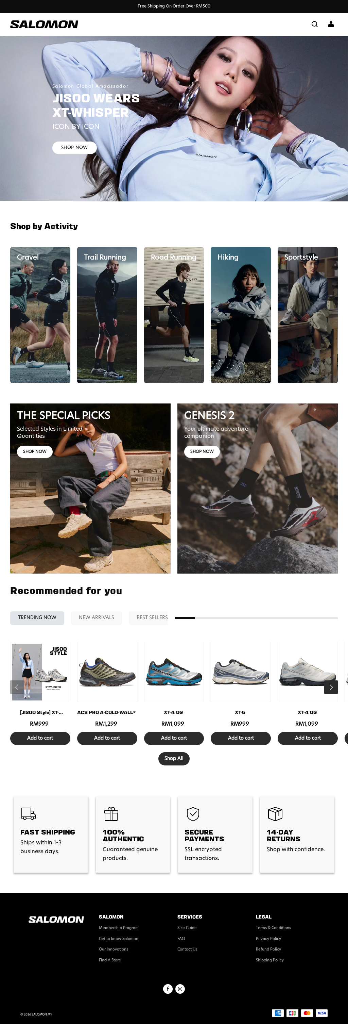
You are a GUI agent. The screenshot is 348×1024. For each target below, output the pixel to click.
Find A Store (110, 960)
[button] (314, 24)
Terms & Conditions (273, 928)
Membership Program (119, 928)
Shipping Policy (270, 960)
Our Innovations (113, 950)
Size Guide (187, 928)
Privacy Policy (268, 939)
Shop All (174, 758)
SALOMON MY (42, 1014)
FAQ (181, 939)
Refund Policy (268, 950)
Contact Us (187, 950)
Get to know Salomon (118, 939)
